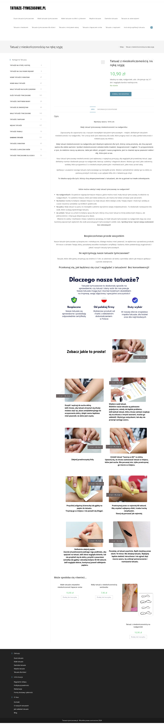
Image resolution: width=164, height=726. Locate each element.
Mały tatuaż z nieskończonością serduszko (104, 585)
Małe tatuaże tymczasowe (20, 113)
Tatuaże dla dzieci (20, 672)
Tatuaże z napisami (17, 119)
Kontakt (17, 702)
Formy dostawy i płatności (23, 692)
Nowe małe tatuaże (17, 83)
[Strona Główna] (117, 47)
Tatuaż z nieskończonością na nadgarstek (138, 625)
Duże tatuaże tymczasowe (20, 95)
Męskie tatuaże (16, 125)
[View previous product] (148, 60)
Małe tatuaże (18, 662)
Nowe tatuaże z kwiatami (20, 77)
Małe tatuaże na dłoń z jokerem (22, 89)
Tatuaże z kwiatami (17, 144)
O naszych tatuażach (21, 706)
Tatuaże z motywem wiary (20, 101)
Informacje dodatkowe (107, 109)
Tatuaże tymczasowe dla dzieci (22, 156)
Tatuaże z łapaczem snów (20, 150)
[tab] (93, 109)
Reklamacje (18, 689)
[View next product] (152, 60)
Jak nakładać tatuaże (21, 709)
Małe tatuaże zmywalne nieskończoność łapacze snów (70, 585)
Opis (92, 109)
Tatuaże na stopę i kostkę (20, 65)
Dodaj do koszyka (120, 94)
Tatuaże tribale (16, 132)
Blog (15, 713)
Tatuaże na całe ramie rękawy (22, 71)
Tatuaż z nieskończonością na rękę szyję (140, 47)
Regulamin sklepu (20, 682)
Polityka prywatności (21, 685)
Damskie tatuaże (16, 138)
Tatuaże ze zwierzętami (19, 107)
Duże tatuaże (18, 658)
